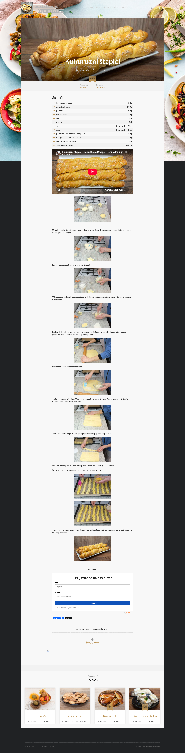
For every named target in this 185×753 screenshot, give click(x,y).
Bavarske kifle (110, 716)
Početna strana (94, 8)
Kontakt (125, 8)
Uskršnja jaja (40, 716)
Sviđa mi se (83, 629)
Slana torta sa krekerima (145, 716)
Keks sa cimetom (75, 716)
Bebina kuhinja (155, 746)
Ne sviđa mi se (101, 629)
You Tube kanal (111, 8)
